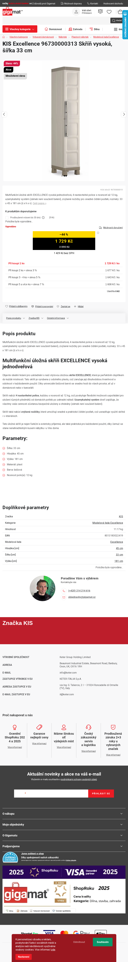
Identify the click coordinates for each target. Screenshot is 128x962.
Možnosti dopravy (73, 3)
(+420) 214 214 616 (79, 590)
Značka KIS (34, 318)
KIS (121, 516)
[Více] (119, 29)
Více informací (39, 203)
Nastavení (23, 956)
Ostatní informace (56, 318)
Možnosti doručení (113, 227)
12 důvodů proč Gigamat (43, 3)
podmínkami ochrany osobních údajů (79, 779)
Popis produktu (13, 318)
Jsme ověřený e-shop (32, 853)
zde (53, 949)
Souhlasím (103, 942)
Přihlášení (87, 13)
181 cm (118, 561)
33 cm (119, 554)
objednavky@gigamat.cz (82, 597)
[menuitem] (21, 29)
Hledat (119, 20)
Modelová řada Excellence (107, 522)
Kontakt (94, 3)
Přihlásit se (101, 793)
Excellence (116, 541)
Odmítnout (79, 942)
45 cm (119, 548)
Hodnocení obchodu (113, 3)
